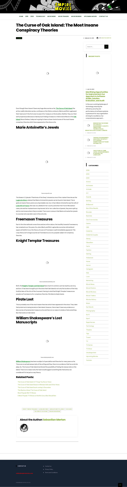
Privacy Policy (49, 469)
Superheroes (90, 322)
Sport (88, 318)
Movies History (91, 299)
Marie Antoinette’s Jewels (57, 409)
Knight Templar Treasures (30, 409)
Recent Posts (94, 56)
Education (89, 242)
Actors (88, 182)
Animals (88, 189)
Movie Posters (91, 288)
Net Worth (89, 307)
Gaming (88, 254)
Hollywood (89, 258)
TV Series (19, 38)
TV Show (89, 349)
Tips (87, 333)
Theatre (89, 330)
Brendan (89, 212)
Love (88, 276)
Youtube (89, 360)
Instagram (89, 269)
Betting (88, 201)
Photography (90, 311)
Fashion (88, 250)
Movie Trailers (63, 16)
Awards (88, 197)
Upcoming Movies (90, 16)
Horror (88, 265)
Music (88, 303)
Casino (88, 223)
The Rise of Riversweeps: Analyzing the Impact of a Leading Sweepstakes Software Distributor (101, 140)
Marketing (89, 280)
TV (87, 341)
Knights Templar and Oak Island (33, 286)
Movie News (51, 16)
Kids (87, 273)
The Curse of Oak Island (64, 108)
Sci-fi (88, 314)
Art (87, 193)
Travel (88, 337)
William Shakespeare (23, 361)
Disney (88, 239)
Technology (40, 16)
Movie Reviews (76, 16)
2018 (87, 170)
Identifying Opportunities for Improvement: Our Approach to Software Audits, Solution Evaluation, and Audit (97, 96)
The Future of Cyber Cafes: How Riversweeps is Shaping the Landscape (101, 153)
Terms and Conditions (51, 472)
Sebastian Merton (106, 38)
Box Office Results (92, 208)
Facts (88, 246)
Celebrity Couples (92, 235)
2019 (26, 16)
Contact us (103, 16)
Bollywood (89, 204)
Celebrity (89, 231)
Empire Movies (26, 482)
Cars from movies (92, 220)
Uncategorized (91, 352)
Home (21, 16)
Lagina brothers (21, 200)
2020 (32, 16)
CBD (87, 227)
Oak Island (69, 409)
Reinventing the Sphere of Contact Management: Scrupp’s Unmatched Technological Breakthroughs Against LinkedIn (96, 126)
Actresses (89, 185)
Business (89, 216)
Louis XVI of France (22, 206)
